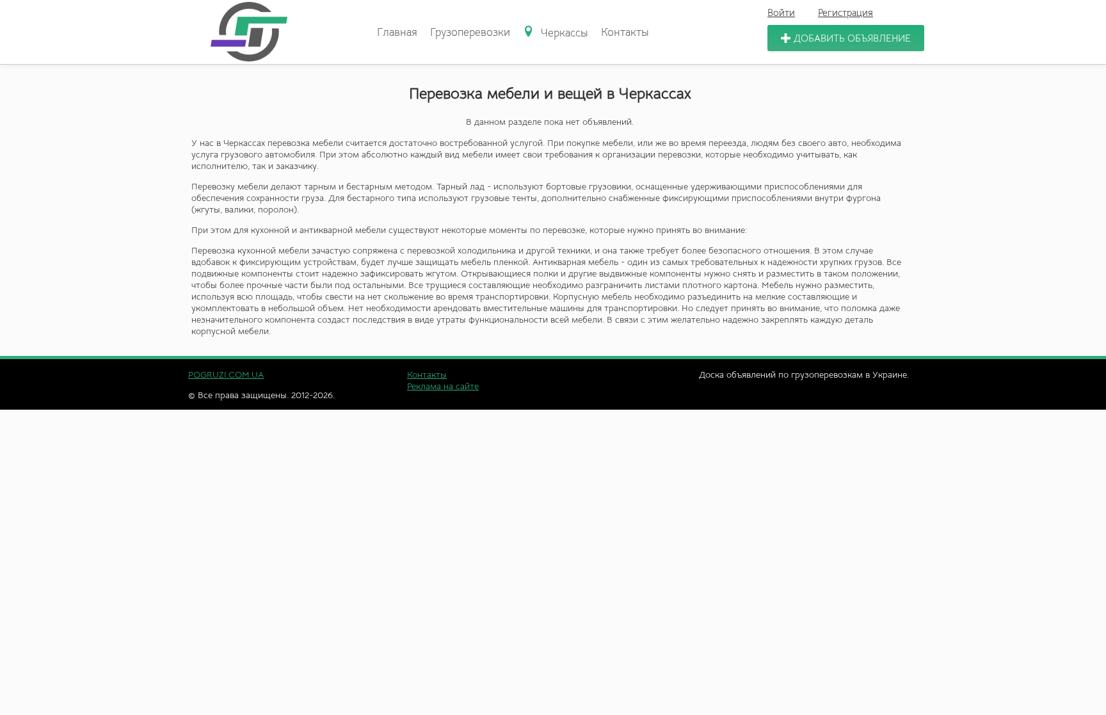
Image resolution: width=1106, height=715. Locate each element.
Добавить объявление (852, 38)
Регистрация (845, 12)
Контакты (625, 32)
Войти (781, 12)
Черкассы (563, 33)
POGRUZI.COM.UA (226, 374)
